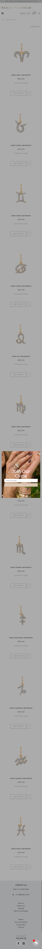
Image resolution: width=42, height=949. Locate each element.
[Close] (38, 453)
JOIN (21, 485)
